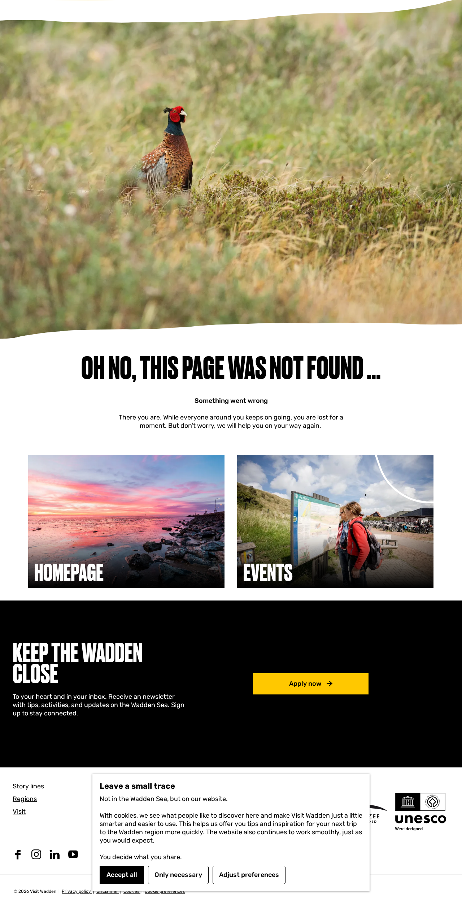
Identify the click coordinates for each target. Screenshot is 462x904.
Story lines (28, 786)
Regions (25, 799)
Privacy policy (77, 891)
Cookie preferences (165, 891)
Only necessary (178, 875)
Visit (19, 811)
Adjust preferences (249, 875)
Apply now (305, 684)
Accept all (121, 875)
